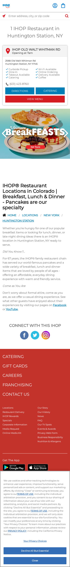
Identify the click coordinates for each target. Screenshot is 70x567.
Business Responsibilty (50, 437)
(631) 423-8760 (19, 84)
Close (35, 560)
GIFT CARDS (15, 365)
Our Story (43, 407)
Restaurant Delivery (13, 412)
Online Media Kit (12, 433)
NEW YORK (52, 215)
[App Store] (38, 467)
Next (66, 133)
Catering (50, 90)
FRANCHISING (17, 384)
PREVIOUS (4, 133)
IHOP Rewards (11, 416)
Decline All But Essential (35, 550)
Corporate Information (15, 424)
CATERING (13, 356)
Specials (7, 420)
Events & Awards (47, 428)
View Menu (35, 99)
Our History (44, 412)
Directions (20, 91)
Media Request (11, 428)
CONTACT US (16, 394)
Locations (30, 215)
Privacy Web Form (48, 433)
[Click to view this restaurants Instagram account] (45, 334)
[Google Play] (14, 467)
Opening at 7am (22, 53)
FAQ (40, 420)
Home (12, 215)
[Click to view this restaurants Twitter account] (35, 334)
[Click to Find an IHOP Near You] (4, 16)
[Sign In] (55, 5)
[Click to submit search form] (66, 16)
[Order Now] (63, 5)
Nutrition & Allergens (49, 441)
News (41, 416)
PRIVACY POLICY (17, 530)
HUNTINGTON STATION (18, 220)
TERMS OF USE (25, 494)
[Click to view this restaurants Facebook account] (24, 334)
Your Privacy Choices (35, 541)
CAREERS (12, 375)
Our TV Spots (45, 424)
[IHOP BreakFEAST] (35, 133)
